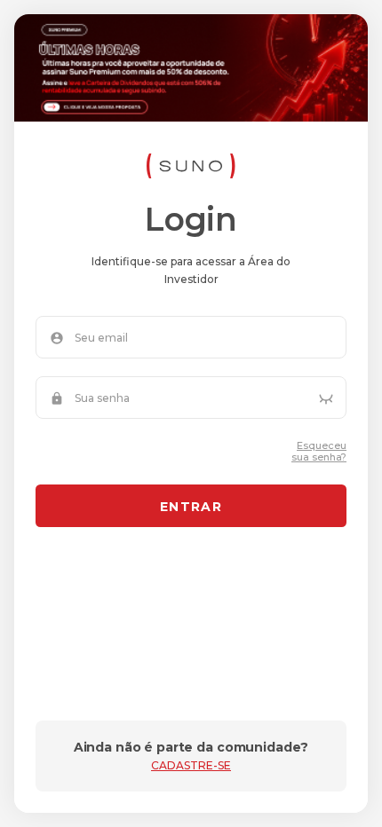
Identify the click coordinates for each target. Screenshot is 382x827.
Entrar (191, 507)
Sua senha (102, 398)
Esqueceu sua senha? (318, 451)
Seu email (101, 338)
